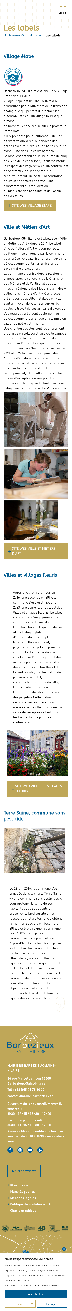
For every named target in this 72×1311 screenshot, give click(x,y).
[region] (36, 1282)
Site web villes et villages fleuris (38, 788)
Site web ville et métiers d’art (33, 551)
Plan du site (19, 1185)
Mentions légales (23, 1198)
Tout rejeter (52, 1303)
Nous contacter (24, 1171)
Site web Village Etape (32, 206)
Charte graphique (23, 1210)
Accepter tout (36, 1293)
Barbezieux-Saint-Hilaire (22, 35)
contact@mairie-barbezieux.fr (30, 1096)
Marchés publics (22, 1191)
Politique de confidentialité (30, 1204)
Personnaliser (19, 1303)
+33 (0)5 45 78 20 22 (29, 1089)
